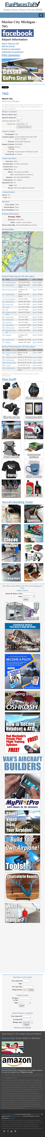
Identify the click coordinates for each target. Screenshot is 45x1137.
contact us (12, 1118)
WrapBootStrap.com (17, 1116)
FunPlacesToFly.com (8, 1114)
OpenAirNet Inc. (36, 1114)
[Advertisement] (22, 946)
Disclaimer (22, 1108)
